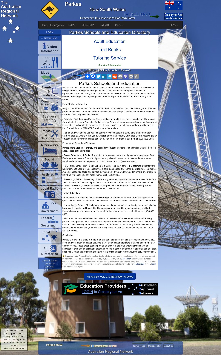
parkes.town (139, 263)
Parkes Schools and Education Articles (110, 276)
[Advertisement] (110, 319)
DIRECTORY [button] (88, 24)
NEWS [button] (173, 24)
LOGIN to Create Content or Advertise (50, 263)
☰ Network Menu (49, 37)
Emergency (57, 25)
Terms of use (139, 346)
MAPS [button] (118, 24)
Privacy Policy (154, 346)
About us (168, 346)
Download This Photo (14, 348)
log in (153, 263)
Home (44, 25)
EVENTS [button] (104, 24)
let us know (126, 258)
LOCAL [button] (72, 24)
